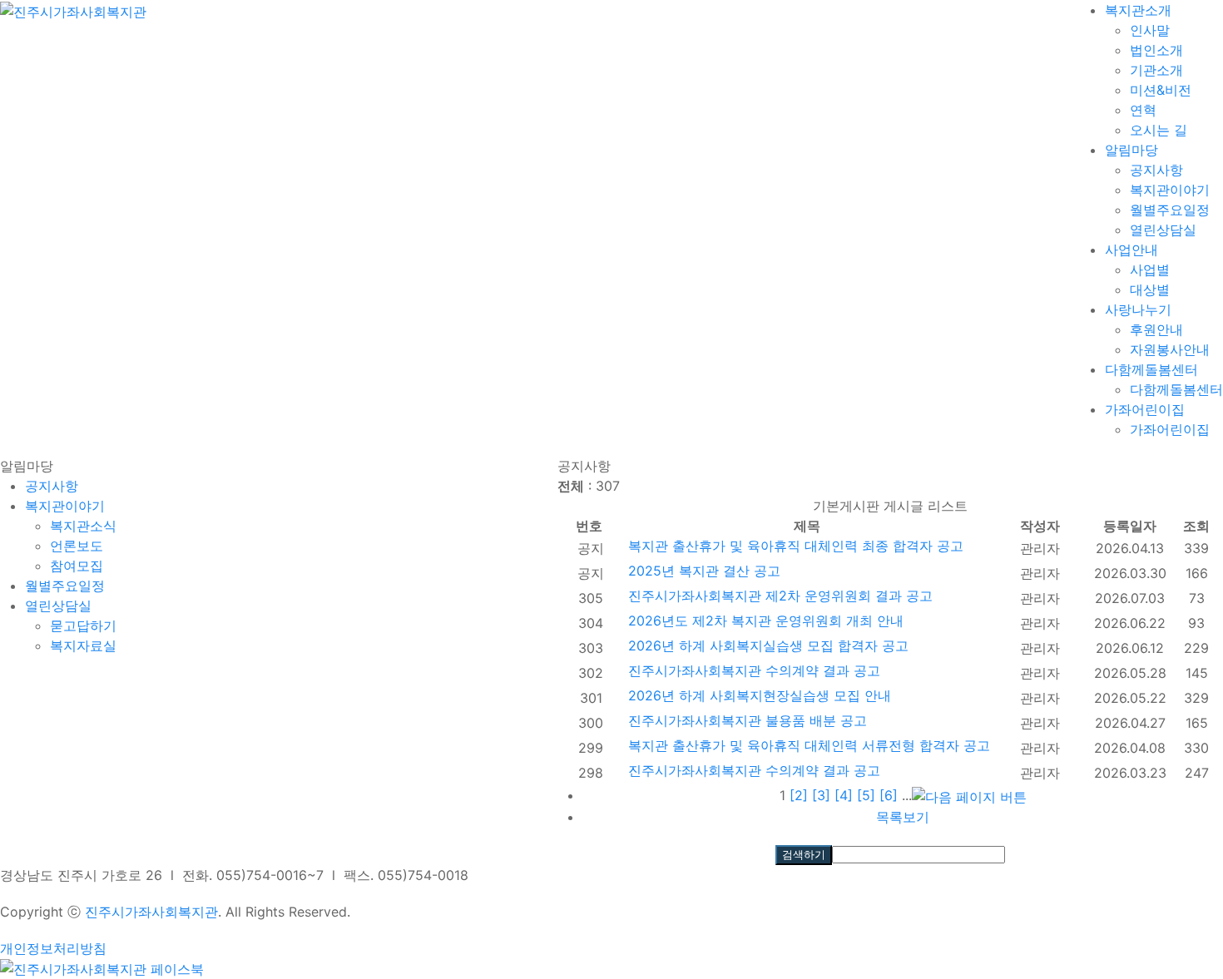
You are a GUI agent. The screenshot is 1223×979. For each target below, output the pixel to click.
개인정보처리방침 (53, 948)
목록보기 (902, 816)
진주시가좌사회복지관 (151, 911)
